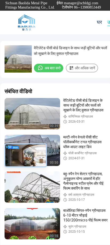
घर (99, 22)
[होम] (26, 22)
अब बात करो (53, 68)
